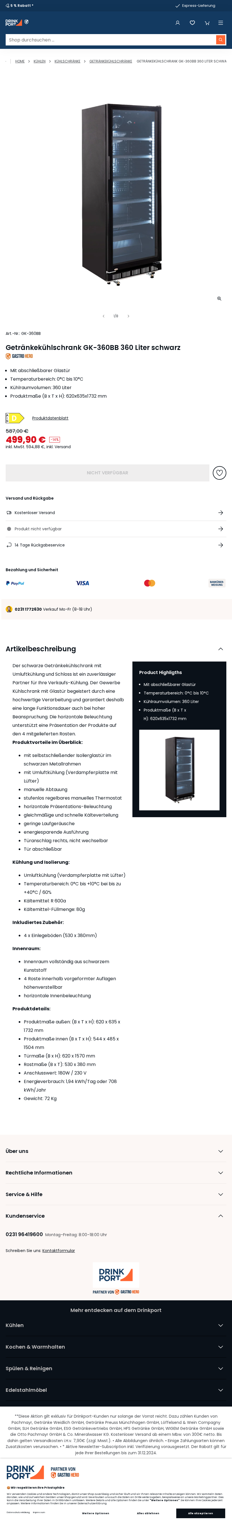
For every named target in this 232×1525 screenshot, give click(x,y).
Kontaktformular (58, 1250)
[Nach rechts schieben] (128, 316)
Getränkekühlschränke (110, 61)
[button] (207, 23)
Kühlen (40, 61)
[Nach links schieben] (103, 316)
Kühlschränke (67, 61)
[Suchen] (220, 39)
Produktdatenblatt (50, 418)
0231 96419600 (24, 1234)
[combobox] (116, 39)
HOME (20, 61)
